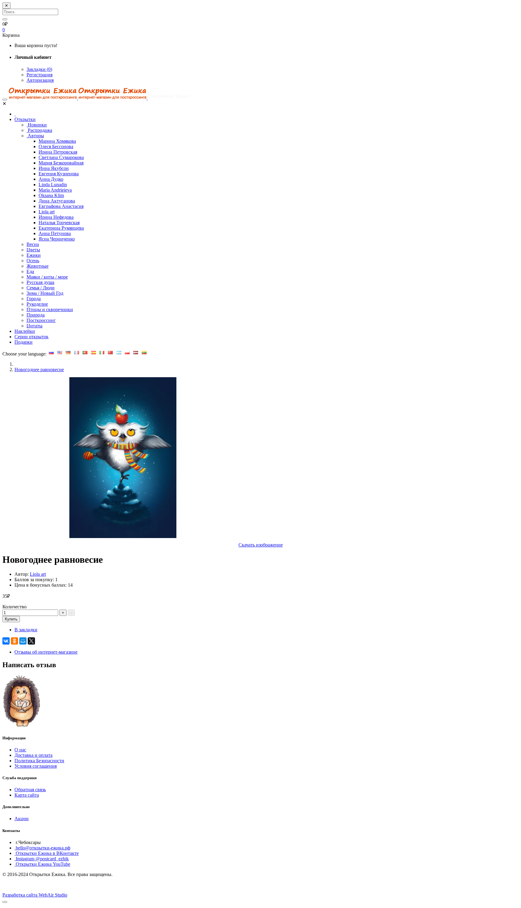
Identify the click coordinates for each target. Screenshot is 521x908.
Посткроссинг (41, 320)
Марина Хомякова (57, 141)
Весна (33, 244)
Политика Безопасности (39, 760)
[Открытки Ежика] (22, 725)
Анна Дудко (51, 179)
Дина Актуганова (57, 200)
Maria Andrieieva (55, 190)
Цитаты (35, 325)
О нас (20, 749)
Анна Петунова (55, 233)
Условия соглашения (35, 766)
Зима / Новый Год (45, 293)
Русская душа (40, 282)
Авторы (35, 135)
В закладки (25, 629)
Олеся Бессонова (56, 146)
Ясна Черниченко (57, 238)
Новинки (37, 124)
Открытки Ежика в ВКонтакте (46, 853)
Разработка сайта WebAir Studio (34, 894)
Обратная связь (30, 789)
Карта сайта (26, 795)
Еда (30, 271)
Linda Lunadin (53, 184)
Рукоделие (37, 304)
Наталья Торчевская (59, 222)
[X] (31, 641)
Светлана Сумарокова (61, 157)
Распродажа (39, 130)
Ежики (34, 255)
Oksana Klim (51, 195)
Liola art (47, 211)
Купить (11, 619)
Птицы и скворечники (50, 309)
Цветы (33, 249)
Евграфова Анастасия (61, 206)
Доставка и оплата (33, 755)
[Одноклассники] (14, 641)
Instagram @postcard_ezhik (41, 858)
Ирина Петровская (58, 152)
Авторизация (40, 80)
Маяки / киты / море (47, 276)
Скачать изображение (260, 544)
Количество (14, 606)
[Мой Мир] (23, 641)
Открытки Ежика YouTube (42, 864)
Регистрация (39, 74)
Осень (33, 260)
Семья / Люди (41, 287)
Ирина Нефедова (56, 217)
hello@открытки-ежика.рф (42, 847)
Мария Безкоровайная (61, 162)
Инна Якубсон (54, 168)
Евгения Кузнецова (59, 173)
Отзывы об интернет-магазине (45, 652)
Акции (21, 818)
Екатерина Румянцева (61, 228)
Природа (36, 314)
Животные (38, 266)
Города (34, 298)
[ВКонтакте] (6, 641)
